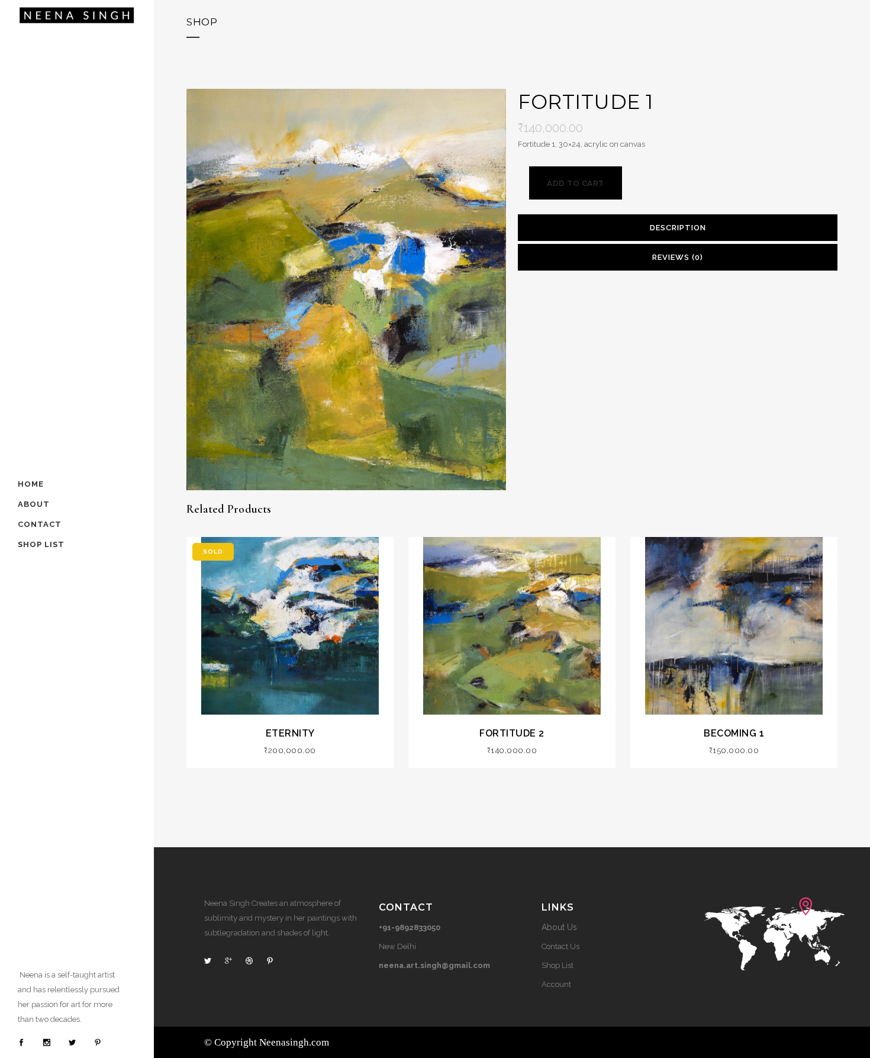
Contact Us (560, 946)
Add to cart (575, 183)
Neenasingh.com (294, 1042)
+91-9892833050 (409, 927)
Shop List (557, 965)
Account (556, 984)
